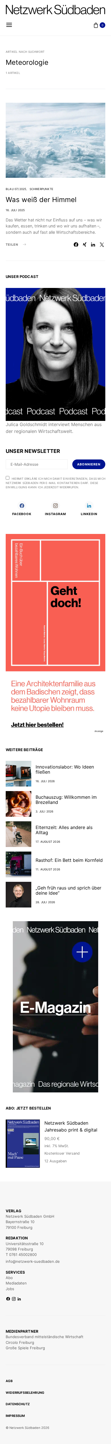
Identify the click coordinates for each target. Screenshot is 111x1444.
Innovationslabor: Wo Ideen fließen (65, 769)
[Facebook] (8, 1299)
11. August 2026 (48, 869)
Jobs (10, 1288)
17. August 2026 (48, 841)
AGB (9, 1381)
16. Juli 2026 (45, 781)
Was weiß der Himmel (41, 199)
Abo (9, 1277)
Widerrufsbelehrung (25, 1393)
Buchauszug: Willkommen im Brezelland (66, 799)
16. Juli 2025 (15, 210)
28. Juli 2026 (45, 902)
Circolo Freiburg (20, 1342)
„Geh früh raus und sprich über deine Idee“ (68, 890)
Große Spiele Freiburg (25, 1348)
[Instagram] (14, 1299)
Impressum (15, 1416)
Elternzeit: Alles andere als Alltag (64, 829)
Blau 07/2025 (16, 189)
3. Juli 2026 (44, 811)
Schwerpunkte (41, 189)
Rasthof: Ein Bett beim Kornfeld (69, 860)
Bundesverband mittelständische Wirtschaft (44, 1336)
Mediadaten (16, 1283)
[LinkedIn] (19, 1299)
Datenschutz (18, 1404)
